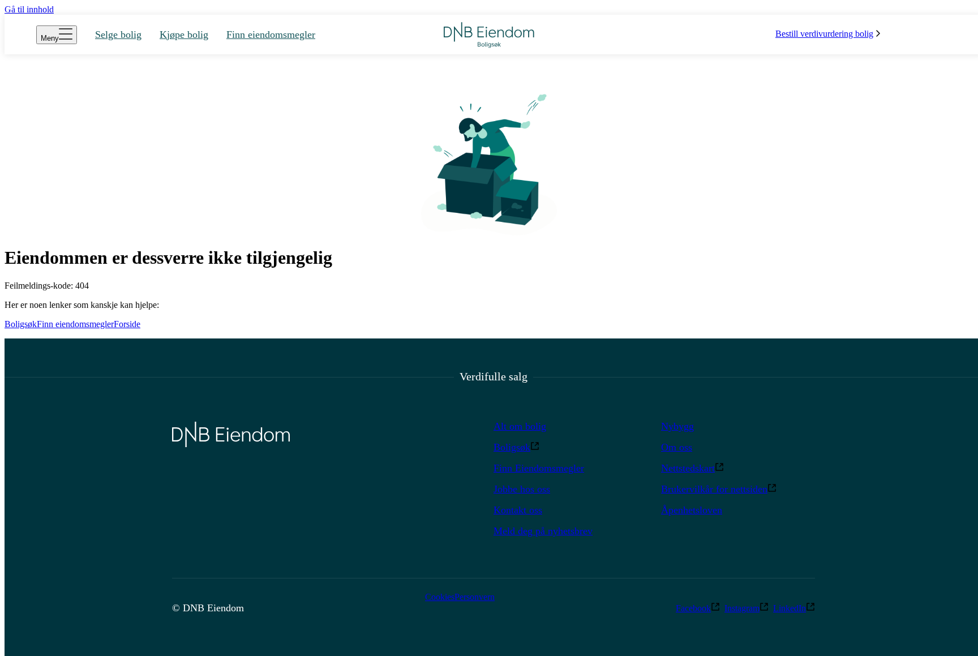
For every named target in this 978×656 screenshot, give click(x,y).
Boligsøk (21, 324)
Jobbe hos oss (522, 489)
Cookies (439, 597)
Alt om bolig (520, 426)
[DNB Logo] (489, 35)
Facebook (693, 608)
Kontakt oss (518, 510)
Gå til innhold (29, 9)
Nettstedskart (688, 468)
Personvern (474, 597)
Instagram (742, 608)
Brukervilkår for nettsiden (714, 489)
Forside (127, 324)
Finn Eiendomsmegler (539, 468)
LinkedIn (789, 608)
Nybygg (677, 426)
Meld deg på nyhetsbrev (543, 531)
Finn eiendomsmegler (75, 324)
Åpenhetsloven (691, 510)
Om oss (676, 447)
